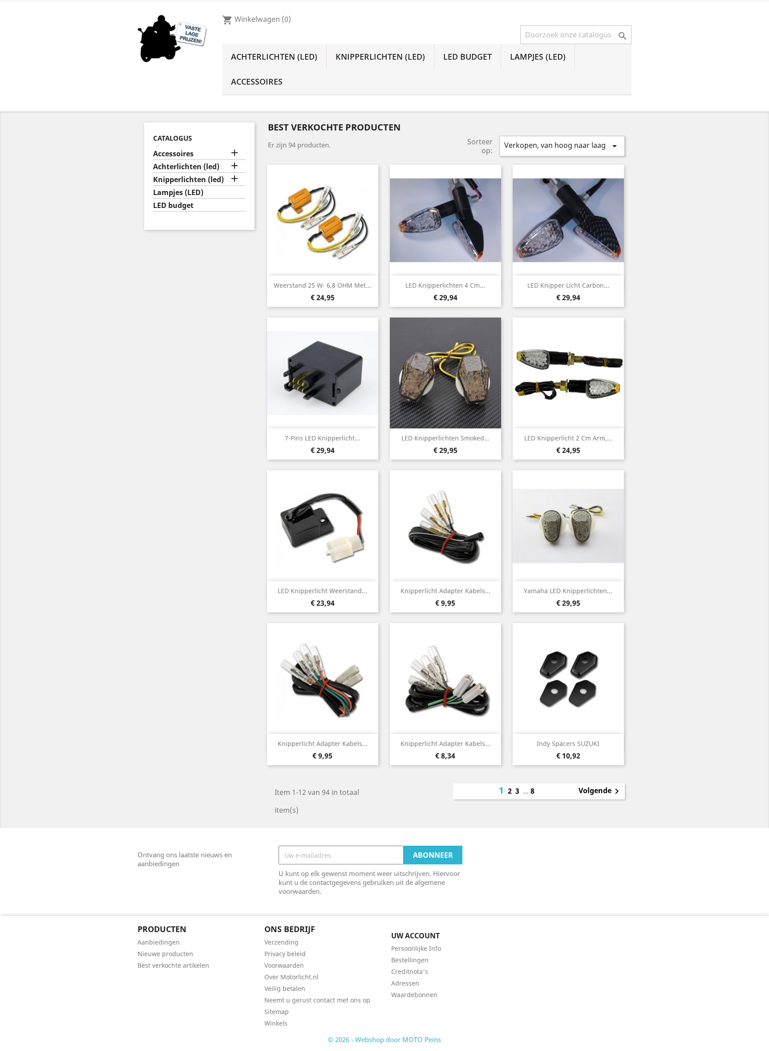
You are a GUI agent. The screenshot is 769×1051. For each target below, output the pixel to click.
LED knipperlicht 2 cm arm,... (568, 438)
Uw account (415, 936)
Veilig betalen (284, 988)
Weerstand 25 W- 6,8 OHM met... (322, 285)
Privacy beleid (285, 953)
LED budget (467, 56)
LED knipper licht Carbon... (568, 285)
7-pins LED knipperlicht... (322, 438)
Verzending (281, 942)
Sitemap (276, 1011)
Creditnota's (409, 971)
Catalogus (172, 138)
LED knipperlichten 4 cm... (445, 285)
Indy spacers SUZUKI (568, 743)
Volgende (600, 791)
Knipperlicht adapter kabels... (445, 591)
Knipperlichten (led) (380, 56)
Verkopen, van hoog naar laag (562, 145)
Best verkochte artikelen (173, 965)
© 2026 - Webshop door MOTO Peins (384, 1039)
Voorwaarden (284, 965)
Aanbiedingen (159, 942)
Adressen (405, 983)
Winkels (275, 1023)
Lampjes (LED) (538, 56)
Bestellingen (410, 960)
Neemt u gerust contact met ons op (317, 1000)
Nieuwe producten (165, 953)
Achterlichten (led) (274, 56)
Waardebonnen (414, 994)
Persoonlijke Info (416, 948)
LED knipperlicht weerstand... (322, 591)
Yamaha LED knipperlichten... (568, 591)
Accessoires (257, 81)
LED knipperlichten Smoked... (445, 438)
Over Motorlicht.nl (291, 977)
